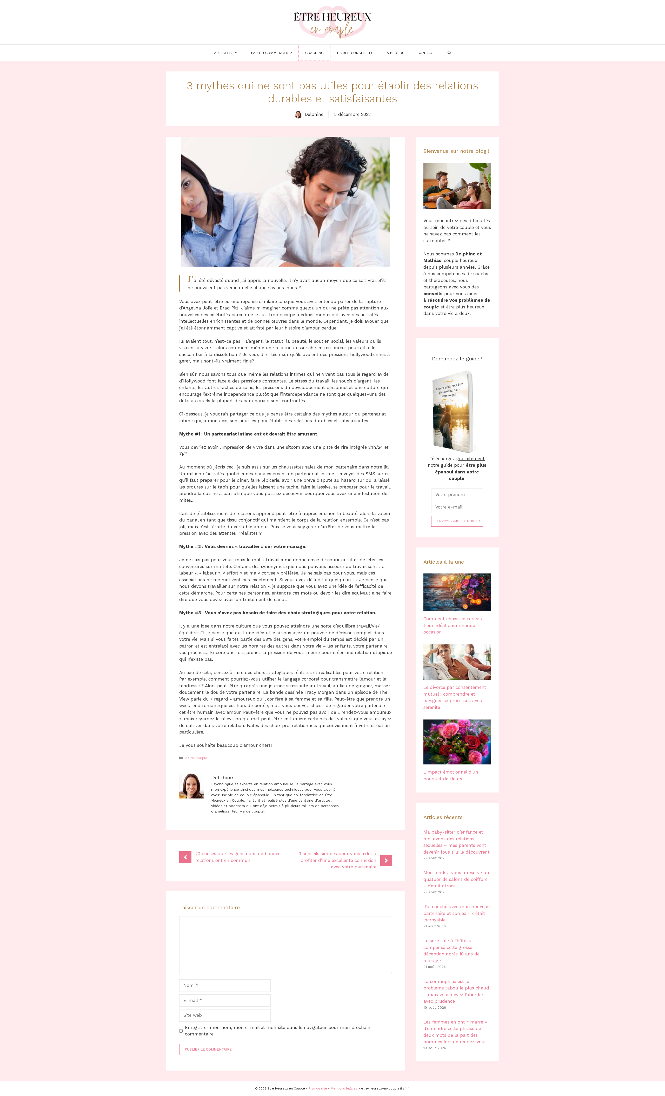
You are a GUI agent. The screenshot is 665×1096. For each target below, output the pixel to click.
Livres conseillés (355, 53)
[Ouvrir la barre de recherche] (449, 53)
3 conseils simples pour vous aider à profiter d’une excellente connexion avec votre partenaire (337, 860)
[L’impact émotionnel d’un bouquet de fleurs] (457, 761)
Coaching (314, 53)
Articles (223, 53)
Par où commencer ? (271, 53)
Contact (426, 53)
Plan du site (318, 1088)
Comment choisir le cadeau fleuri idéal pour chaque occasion (452, 625)
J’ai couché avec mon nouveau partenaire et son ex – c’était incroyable (456, 913)
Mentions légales (344, 1088)
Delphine (314, 114)
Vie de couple (196, 758)
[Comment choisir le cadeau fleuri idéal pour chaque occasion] (457, 607)
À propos (395, 53)
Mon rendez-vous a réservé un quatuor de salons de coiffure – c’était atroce (456, 879)
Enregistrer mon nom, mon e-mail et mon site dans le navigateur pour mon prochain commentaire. (277, 1031)
